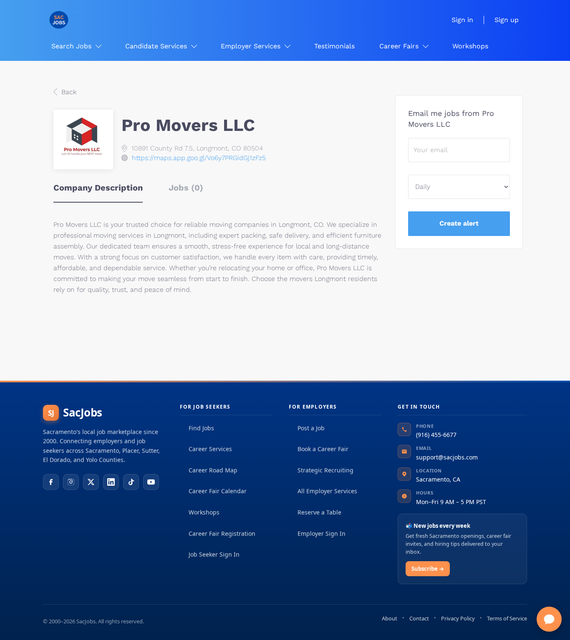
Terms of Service (507, 618)
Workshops (204, 512)
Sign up (506, 20)
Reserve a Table (319, 512)
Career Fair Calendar (218, 491)
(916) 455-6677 (436, 435)
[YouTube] (151, 482)
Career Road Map (213, 470)
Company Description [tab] (98, 188)
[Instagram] (71, 482)
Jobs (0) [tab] (186, 188)
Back (67, 92)
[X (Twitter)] (91, 482)
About (389, 618)
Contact (419, 618)
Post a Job (311, 428)
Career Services (210, 449)
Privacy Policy (458, 618)
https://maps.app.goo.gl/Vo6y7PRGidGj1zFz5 (199, 158)
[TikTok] (131, 482)
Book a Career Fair (323, 449)
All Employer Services (327, 491)
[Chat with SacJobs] (549, 619)
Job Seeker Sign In (214, 554)
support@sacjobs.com (447, 457)
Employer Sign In (322, 533)
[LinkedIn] (111, 482)
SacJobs (75, 412)
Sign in (462, 20)
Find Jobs (201, 428)
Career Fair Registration (222, 533)
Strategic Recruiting (325, 470)
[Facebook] (51, 482)
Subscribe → (427, 568)
